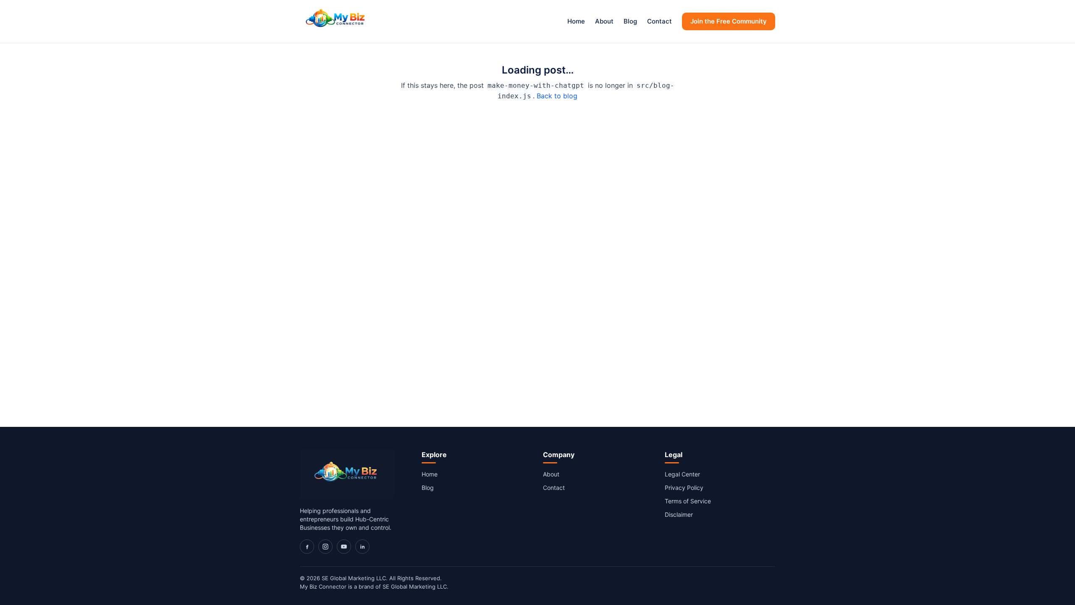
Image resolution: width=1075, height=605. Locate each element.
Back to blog (557, 96)
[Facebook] (307, 546)
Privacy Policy (684, 487)
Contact (659, 21)
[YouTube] (344, 546)
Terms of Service (688, 501)
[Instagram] (325, 546)
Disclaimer (679, 514)
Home (576, 21)
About (604, 21)
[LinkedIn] (362, 546)
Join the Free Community (728, 21)
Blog (630, 21)
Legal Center (682, 474)
